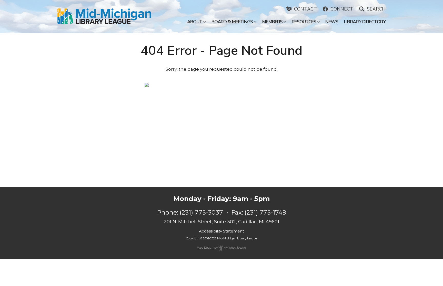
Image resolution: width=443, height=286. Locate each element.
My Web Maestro (234, 247)
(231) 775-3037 (201, 212)
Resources (304, 22)
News (331, 22)
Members (272, 22)
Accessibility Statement (221, 231)
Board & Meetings (232, 22)
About (194, 22)
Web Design (205, 247)
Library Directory (365, 22)
